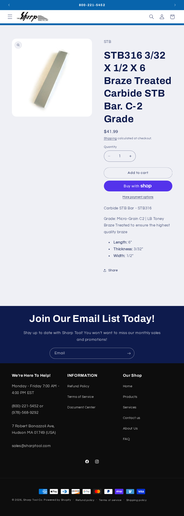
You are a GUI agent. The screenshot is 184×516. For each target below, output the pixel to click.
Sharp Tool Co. (33, 500)
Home (127, 386)
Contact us (131, 418)
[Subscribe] (129, 353)
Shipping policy (136, 500)
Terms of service (110, 500)
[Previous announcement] (9, 5)
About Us (130, 428)
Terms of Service (80, 397)
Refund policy (85, 500)
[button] (10, 17)
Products (130, 397)
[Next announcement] (175, 5)
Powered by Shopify (57, 500)
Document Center (81, 407)
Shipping (110, 138)
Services (129, 407)
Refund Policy (78, 386)
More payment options (138, 197)
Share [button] (113, 270)
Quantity (110, 146)
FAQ (126, 439)
